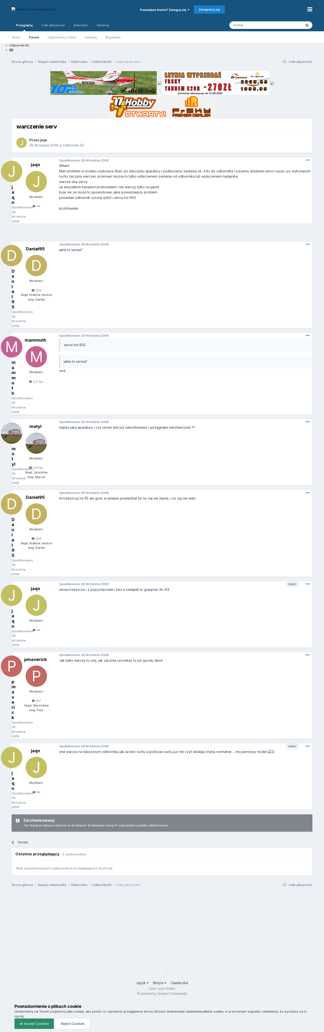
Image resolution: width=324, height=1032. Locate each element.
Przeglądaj (24, 25)
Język (141, 983)
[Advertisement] (162, 234)
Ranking (91, 37)
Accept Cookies (36, 1024)
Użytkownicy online (62, 37)
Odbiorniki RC (73, 145)
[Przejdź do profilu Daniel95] (36, 265)
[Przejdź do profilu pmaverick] (36, 676)
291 (38, 700)
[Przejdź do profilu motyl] (36, 443)
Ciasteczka (179, 983)
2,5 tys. (38, 381)
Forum (34, 37)
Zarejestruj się (209, 9)
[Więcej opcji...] (307, 160)
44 (38, 206)
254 (38, 290)
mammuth (35, 340)
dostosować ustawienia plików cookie (195, 1011)
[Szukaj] (307, 25)
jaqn (43, 140)
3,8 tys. (38, 467)
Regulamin (113, 37)
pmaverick (35, 659)
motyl (35, 426)
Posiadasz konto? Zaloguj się (164, 10)
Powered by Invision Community (162, 993)
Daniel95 (35, 248)
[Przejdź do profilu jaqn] (21, 143)
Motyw (158, 983)
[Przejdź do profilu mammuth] (36, 356)
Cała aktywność (53, 25)
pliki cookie (75, 1011)
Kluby (16, 37)
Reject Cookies (72, 1024)
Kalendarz (81, 25)
